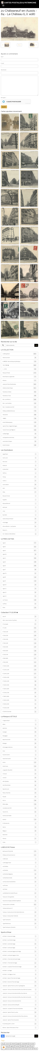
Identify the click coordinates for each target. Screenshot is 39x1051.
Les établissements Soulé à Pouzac (19, 893)
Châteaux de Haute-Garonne (19, 855)
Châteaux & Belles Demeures (19, 411)
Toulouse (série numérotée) (19, 904)
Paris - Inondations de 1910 (19, 407)
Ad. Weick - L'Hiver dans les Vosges (19, 962)
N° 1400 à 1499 (19, 681)
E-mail (2, 63)
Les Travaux (19, 600)
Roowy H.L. (19, 530)
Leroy (19, 511)
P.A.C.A (19, 800)
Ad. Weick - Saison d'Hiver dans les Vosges (19, 978)
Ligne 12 (19, 592)
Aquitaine (19, 728)
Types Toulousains (19, 919)
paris (32, 1046)
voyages (11, 1048)
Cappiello (19, 499)
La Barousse (19, 858)
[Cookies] (4, 1047)
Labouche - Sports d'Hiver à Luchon (19, 1012)
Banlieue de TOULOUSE (19, 851)
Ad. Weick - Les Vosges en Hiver (19, 974)
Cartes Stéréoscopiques (19, 422)
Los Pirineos (19, 885)
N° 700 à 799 (19, 654)
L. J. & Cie (19, 369)
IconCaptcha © (27, 103)
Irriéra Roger (19, 522)
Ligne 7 (19, 569)
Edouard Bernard (19, 503)
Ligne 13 (19, 596)
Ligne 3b (19, 554)
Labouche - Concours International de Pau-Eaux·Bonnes (19, 993)
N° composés (19, 624)
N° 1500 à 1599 (19, 685)
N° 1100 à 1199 (19, 669)
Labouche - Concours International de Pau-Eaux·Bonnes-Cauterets (19, 989)
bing (3, 1043)
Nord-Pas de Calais (19, 785)
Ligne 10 (19, 584)
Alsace (19, 724)
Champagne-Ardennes (19, 747)
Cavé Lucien (19, 457)
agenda (12, 1046)
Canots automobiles (19, 815)
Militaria (19, 380)
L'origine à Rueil (19, 720)
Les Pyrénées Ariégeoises (19, 874)
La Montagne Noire (19, 862)
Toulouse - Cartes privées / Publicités (19, 916)
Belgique (19, 830)
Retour (19, 45)
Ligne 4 (19, 558)
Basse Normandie (19, 739)
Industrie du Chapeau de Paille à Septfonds (19, 900)
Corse (19, 751)
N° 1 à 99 (19, 628)
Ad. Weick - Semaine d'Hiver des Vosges (19, 982)
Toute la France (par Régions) (19, 429)
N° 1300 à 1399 (19, 677)
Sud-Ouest (19, 889)
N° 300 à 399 (19, 639)
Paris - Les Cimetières (19, 403)
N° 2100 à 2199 (19, 707)
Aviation (19, 819)
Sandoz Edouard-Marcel (19, 518)
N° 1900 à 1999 (19, 700)
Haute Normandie (19, 758)
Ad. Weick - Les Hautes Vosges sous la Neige (19, 951)
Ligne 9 (19, 581)
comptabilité (24, 1043)
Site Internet (3, 69)
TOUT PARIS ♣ (19, 365)
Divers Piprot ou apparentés (19, 376)
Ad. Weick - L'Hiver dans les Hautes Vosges (19, 959)
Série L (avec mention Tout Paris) (19, 620)
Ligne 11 (19, 588)
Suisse (19, 842)
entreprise (16, 1048)
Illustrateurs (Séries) (19, 391)
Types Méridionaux (19, 923)
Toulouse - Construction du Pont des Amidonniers (19, 912)
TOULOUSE (19, 414)
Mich (19, 488)
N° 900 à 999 (19, 662)
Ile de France (19, 766)
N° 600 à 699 (19, 650)
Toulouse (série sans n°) (19, 908)
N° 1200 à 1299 (19, 673)
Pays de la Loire (19, 789)
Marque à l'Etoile (19, 372)
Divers (19, 607)
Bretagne (19, 743)
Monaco (19, 838)
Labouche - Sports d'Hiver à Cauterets (19, 1020)
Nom (2, 56)
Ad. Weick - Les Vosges (19, 970)
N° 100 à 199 (19, 631)
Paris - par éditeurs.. (19, 399)
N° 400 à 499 (19, 643)
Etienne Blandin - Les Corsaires (19, 526)
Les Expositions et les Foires (19, 437)
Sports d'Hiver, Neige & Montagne (19, 426)
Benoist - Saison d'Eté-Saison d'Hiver (19, 1027)
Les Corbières (19, 866)
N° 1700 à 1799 (19, 692)
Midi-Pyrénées (19, 781)
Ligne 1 (19, 542)
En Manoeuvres (19, 823)
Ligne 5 (19, 562)
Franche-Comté (19, 754)
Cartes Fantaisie (19, 445)
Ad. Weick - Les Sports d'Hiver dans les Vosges (19, 966)
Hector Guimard (19, 357)
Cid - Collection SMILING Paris (19, 534)
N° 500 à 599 (19, 647)
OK (36, 345)
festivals (35, 1048)
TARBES (19, 418)
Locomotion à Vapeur (19, 441)
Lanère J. (19, 480)
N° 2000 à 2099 (19, 704)
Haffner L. (19, 473)
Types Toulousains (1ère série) (19, 927)
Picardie (19, 796)
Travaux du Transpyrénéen (19, 896)
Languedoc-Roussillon (19, 770)
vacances (7, 1043)
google (18, 1043)
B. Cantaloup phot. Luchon (19, 1023)
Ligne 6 (19, 565)
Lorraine (19, 777)
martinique (23, 1048)
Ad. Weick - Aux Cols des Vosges (19, 940)
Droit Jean (19, 461)
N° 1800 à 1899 (19, 696)
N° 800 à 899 (19, 658)
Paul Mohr (19, 515)
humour (17, 1046)
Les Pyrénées (19, 870)
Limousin (19, 773)
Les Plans (19, 603)
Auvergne (19, 732)
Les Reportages (19, 433)
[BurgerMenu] (3, 5)
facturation (31, 1043)
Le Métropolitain (19, 353)
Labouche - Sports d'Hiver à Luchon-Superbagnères (19, 985)
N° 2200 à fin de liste (19, 711)
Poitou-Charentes (19, 792)
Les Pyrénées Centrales (19, 877)
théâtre (22, 1046)
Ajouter (4, 107)
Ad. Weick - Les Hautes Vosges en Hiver (19, 955)
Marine (19, 827)
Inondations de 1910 (19, 808)
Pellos (19, 492)
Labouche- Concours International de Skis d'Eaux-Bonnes (19, 1016)
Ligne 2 (19, 546)
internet (13, 1043)
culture (27, 1046)
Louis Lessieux (19, 484)
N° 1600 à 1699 (19, 688)
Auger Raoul (19, 454)
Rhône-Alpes (19, 804)
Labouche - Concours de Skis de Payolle (19, 1004)
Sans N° (19, 616)
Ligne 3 (19, 550)
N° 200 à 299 (19, 635)
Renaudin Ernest (19, 496)
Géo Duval (19, 507)
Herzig (19, 477)
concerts (30, 1048)
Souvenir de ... (19, 811)
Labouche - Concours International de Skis (19, 1001)
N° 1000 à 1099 (19, 666)
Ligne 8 (19, 577)
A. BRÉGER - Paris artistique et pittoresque (19, 361)
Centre (19, 762)
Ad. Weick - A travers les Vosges (19, 936)
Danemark (19, 834)
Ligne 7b (19, 573)
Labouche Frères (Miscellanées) (19, 384)
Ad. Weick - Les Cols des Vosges (19, 944)
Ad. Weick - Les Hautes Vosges (19, 947)
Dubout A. (19, 465)
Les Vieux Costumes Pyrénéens (19, 881)
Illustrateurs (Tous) (19, 395)
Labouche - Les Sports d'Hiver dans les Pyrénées (19, 1008)
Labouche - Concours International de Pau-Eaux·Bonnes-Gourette (19, 997)
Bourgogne (19, 735)
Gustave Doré (19, 469)
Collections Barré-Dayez (19, 388)
